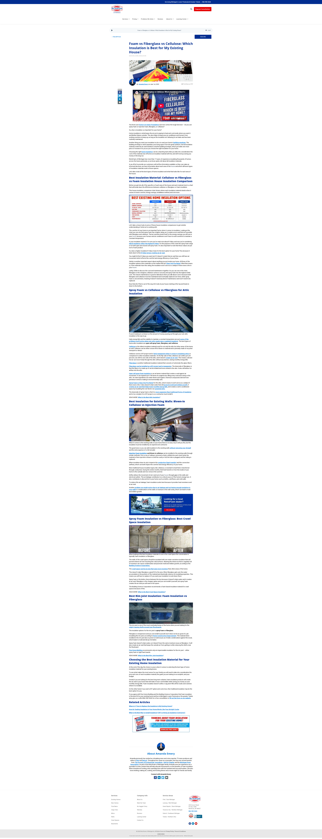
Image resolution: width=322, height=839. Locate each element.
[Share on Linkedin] (120, 99)
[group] (161, 30)
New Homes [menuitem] (114, 803)
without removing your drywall (180, 448)
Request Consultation (202, 9)
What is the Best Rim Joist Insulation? (150, 655)
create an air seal (172, 358)
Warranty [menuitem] (139, 810)
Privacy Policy (170, 831)
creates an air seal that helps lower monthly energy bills (148, 387)
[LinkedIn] (193, 823)
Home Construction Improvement (164, 636)
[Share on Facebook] (120, 92)
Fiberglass (132, 363)
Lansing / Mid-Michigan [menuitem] (170, 803)
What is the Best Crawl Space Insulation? (151, 592)
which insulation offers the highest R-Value (144, 243)
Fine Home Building (136, 650)
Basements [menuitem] (114, 824)
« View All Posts (116, 36)
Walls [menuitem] (112, 817)
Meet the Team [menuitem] (141, 803)
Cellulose (132, 346)
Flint (137, 760)
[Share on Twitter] (120, 95)
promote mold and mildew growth (175, 385)
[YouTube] (196, 823)
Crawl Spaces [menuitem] (115, 820)
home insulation (147, 152)
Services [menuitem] (125, 19)
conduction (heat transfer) (167, 462)
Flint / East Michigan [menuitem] (169, 799)
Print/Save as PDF (188, 84)
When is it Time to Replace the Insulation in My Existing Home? (150, 706)
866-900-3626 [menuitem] (206, 2)
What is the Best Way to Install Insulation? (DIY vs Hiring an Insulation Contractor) (157, 713)
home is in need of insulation (149, 125)
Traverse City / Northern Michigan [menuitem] (172, 810)
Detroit (144, 760)
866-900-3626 (193, 811)
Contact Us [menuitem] (140, 820)
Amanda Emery (143, 84)
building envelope (179, 142)
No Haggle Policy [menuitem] (142, 806)
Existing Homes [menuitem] (115, 799)
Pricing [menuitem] (134, 19)
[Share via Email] (120, 102)
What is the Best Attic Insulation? (149, 397)
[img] (206, 30)
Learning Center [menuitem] (181, 19)
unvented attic (160, 389)
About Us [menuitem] (169, 19)
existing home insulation (137, 55)
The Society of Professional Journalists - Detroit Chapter (154, 762)
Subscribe (203, 37)
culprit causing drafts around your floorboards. (145, 627)
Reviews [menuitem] (160, 19)
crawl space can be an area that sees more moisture (150, 569)
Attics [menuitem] (113, 813)
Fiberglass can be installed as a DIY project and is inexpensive (150, 366)
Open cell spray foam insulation (140, 373)
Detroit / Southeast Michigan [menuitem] (171, 813)
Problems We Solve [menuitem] (147, 19)
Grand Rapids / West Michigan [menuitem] (172, 806)
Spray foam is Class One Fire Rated (141, 383)
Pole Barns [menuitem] (114, 806)
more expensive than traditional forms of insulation (173, 392)
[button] (112, 30)
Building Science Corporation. (139, 565)
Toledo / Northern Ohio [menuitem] (169, 817)
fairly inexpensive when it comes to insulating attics (171, 354)
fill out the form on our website (180, 698)
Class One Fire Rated (173, 263)
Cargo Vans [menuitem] (114, 810)
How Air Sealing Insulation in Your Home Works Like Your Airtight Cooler (154, 709)
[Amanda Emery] (132, 82)
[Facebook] (190, 823)
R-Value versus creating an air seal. (152, 253)
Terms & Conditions (180, 831)
